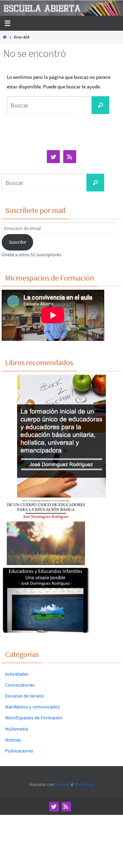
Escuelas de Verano (24, 696)
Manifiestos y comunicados (32, 707)
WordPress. (84, 784)
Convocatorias (20, 685)
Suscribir (17, 242)
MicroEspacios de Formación (34, 718)
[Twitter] (53, 156)
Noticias (13, 740)
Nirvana (62, 784)
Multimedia (16, 729)
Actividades (16, 674)
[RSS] (69, 156)
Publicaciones (19, 751)
